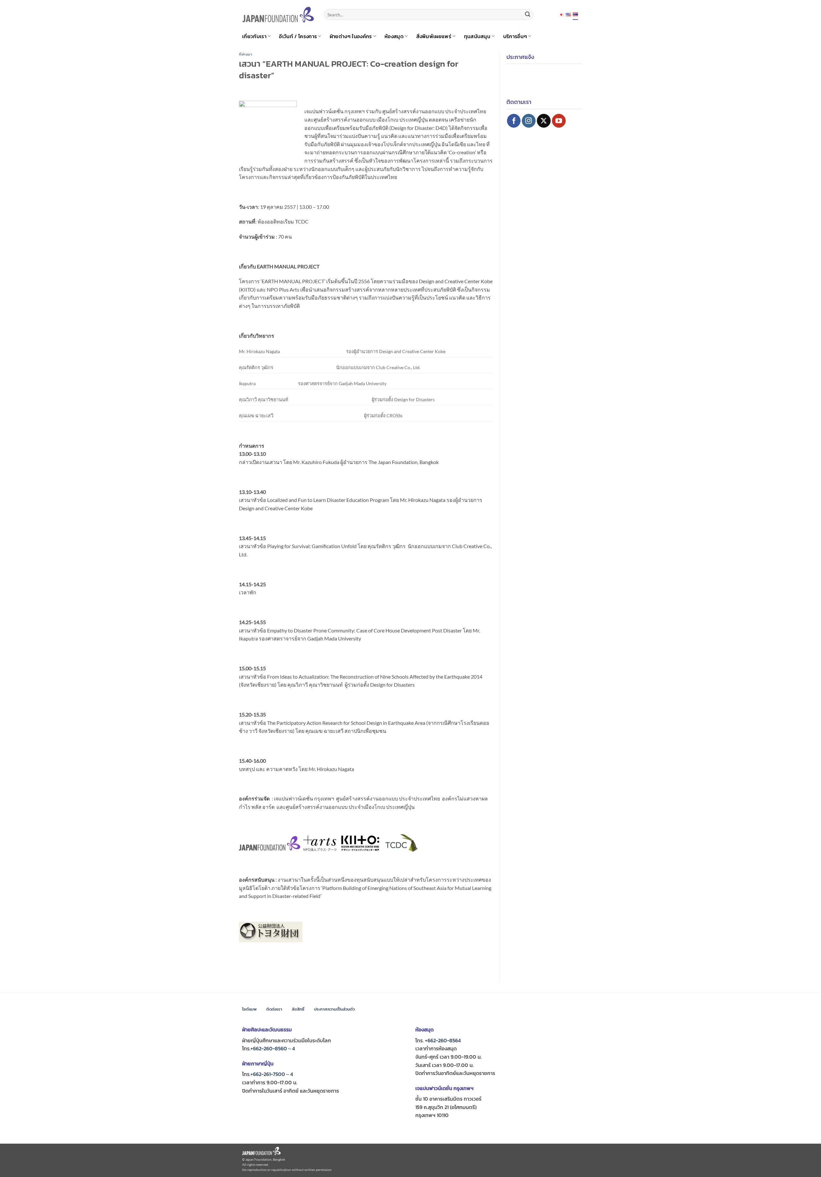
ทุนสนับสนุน (477, 36)
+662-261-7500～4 (271, 1074)
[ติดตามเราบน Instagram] (529, 121)
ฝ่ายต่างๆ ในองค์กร (351, 36)
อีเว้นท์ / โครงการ (298, 36)
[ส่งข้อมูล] (527, 14)
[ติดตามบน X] (544, 121)
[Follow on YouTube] (559, 121)
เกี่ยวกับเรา (254, 36)
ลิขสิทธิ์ (298, 1009)
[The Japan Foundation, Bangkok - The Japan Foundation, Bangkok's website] (278, 14)
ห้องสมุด (394, 36)
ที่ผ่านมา (245, 54)
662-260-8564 (444, 1040)
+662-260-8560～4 (272, 1048)
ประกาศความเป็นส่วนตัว (334, 1009)
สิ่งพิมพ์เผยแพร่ (434, 36)
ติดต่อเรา (274, 1009)
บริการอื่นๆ (515, 36)
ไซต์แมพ (249, 1009)
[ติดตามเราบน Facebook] (514, 121)
